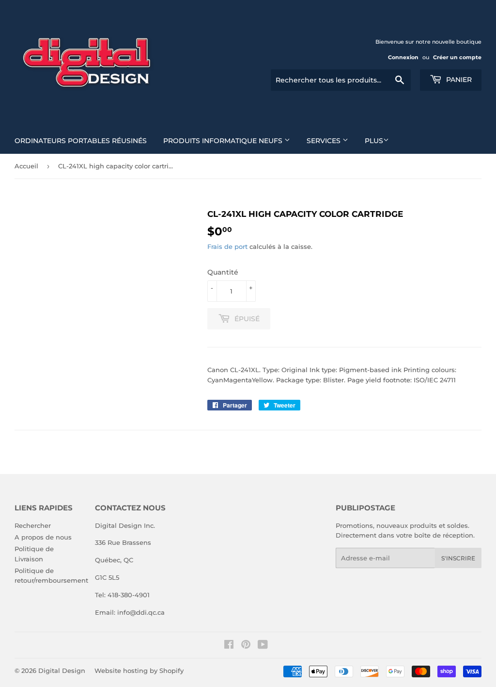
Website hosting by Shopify (139, 670)
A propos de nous (43, 537)
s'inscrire (458, 558)
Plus (374, 140)
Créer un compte (457, 57)
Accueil (26, 166)
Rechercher (33, 525)
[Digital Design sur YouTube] (263, 646)
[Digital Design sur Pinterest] (246, 646)
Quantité (222, 272)
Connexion (403, 57)
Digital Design (61, 670)
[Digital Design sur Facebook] (229, 646)
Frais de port (227, 246)
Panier (458, 79)
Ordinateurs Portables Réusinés (81, 140)
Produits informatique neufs (223, 140)
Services (324, 140)
